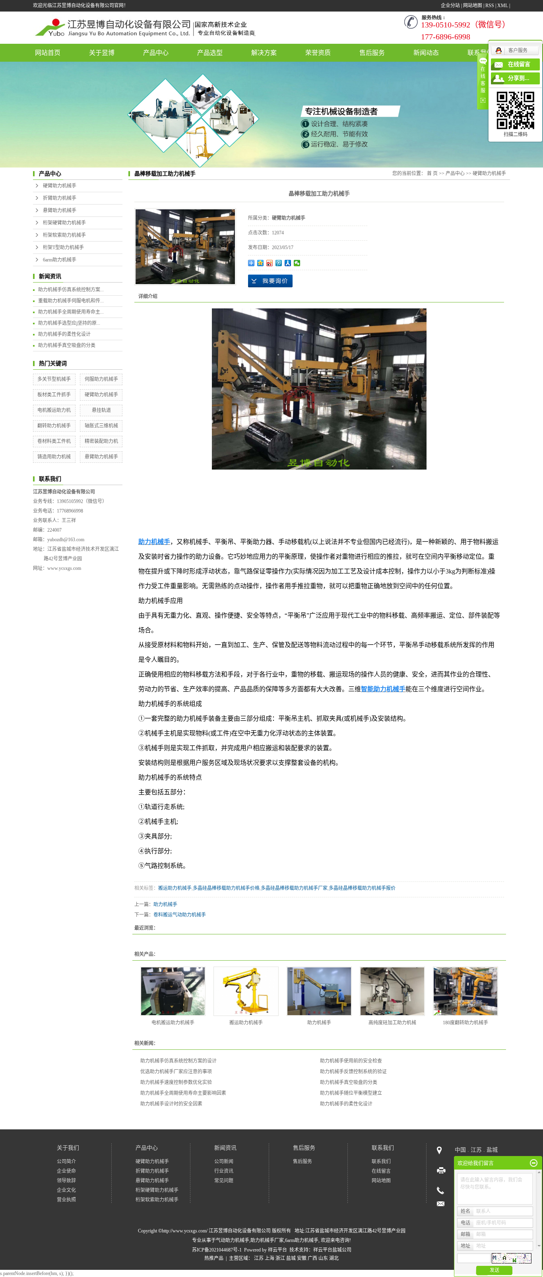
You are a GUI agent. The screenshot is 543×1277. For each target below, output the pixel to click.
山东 (323, 1258)
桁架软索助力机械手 (64, 235)
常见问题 (223, 1180)
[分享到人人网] (288, 263)
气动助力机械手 (232, 1240)
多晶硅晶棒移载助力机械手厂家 (294, 888)
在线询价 (270, 281)
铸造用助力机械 (54, 457)
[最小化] (533, 1163)
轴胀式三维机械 (101, 426)
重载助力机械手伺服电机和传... (71, 301)
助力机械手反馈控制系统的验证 (353, 1071)
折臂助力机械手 (59, 198)
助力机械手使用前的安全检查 (351, 1061)
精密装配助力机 (101, 441)
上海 (269, 1258)
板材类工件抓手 (54, 395)
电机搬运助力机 (54, 410)
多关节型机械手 (54, 379)
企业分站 (450, 5)
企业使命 (66, 1171)
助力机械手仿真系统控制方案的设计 (178, 1061)
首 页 (432, 173)
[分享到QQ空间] (260, 263)
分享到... (518, 78)
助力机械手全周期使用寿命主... (71, 312)
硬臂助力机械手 (59, 186)
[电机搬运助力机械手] (173, 991)
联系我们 (383, 1148)
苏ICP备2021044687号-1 (217, 1250)
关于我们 (68, 1148)
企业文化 (66, 1190)
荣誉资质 (318, 52)
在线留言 (381, 1171)
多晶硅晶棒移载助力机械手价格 (226, 888)
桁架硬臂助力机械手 (64, 223)
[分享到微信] (297, 263)
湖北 (334, 1258)
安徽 (301, 1258)
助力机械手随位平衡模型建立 (351, 1093)
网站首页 (47, 52)
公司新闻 (223, 1161)
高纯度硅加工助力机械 (392, 1022)
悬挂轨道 (101, 410)
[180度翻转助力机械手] (465, 991)
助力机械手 (165, 904)
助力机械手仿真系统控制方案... (71, 289)
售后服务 (372, 52)
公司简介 (66, 1161)
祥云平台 (277, 1250)
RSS (489, 5)
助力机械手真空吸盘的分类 (66, 345)
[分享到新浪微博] (269, 263)
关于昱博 (101, 52)
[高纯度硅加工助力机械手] (392, 991)
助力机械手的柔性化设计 (64, 334)
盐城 (291, 1258)
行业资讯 (223, 1171)
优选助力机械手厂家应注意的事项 (176, 1071)
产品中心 (156, 52)
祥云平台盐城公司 (332, 1250)
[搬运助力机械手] (246, 991)
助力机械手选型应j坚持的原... (69, 323)
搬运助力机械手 (175, 888)
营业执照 (66, 1200)
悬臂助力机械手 (59, 210)
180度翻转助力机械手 (465, 1022)
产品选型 (210, 52)
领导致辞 (66, 1180)
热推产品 (213, 1258)
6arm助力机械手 (59, 260)
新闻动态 (426, 52)
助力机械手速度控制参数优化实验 (176, 1082)
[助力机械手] (319, 991)
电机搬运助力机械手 (172, 1022)
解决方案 (264, 52)
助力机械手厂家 (267, 1240)
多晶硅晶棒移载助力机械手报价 (362, 888)
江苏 (259, 1258)
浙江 (280, 1258)
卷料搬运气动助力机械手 (179, 915)
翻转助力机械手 (54, 426)
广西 (312, 1258)
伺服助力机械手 (101, 379)
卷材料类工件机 (54, 441)
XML (502, 5)
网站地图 (472, 5)
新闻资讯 (225, 1148)
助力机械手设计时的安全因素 (171, 1104)
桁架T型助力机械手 (63, 247)
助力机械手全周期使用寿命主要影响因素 (183, 1093)
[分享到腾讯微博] (278, 263)
